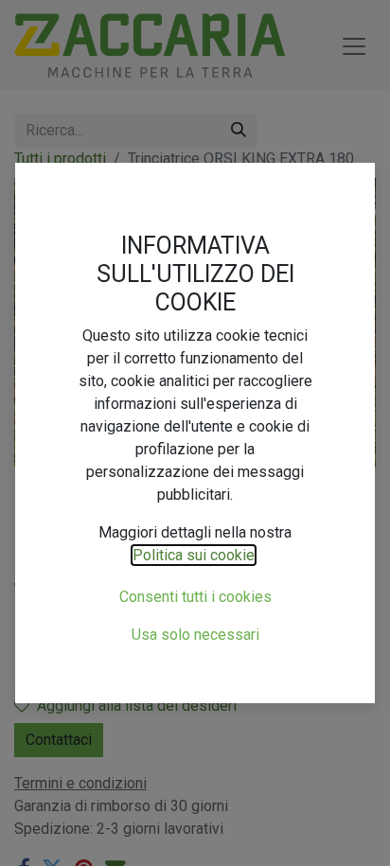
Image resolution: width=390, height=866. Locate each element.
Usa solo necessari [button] (195, 635)
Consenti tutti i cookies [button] (195, 597)
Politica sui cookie (194, 555)
